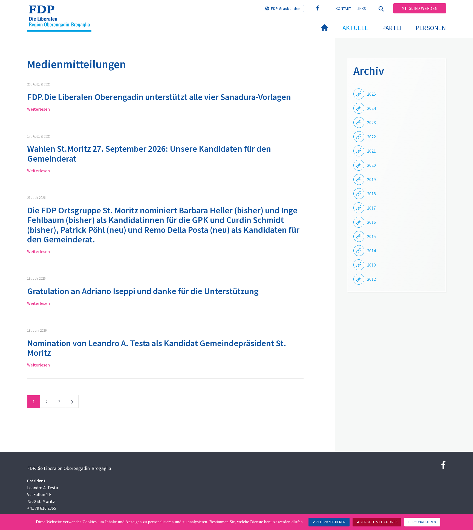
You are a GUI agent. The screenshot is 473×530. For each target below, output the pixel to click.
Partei (392, 28)
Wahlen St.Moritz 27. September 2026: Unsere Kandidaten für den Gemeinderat (149, 153)
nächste (72, 402)
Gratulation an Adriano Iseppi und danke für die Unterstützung (143, 291)
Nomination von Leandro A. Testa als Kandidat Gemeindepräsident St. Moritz (156, 348)
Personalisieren (422, 522)
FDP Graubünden (285, 8)
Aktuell (355, 28)
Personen (431, 28)
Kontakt (343, 8)
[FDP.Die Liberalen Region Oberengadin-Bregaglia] (61, 11)
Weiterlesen (38, 109)
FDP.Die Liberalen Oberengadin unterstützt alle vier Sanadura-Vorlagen (159, 96)
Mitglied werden (420, 8)
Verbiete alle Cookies (378, 522)
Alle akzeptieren (330, 522)
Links (361, 8)
